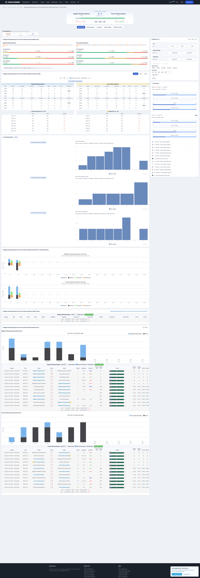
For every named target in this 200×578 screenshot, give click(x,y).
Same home (80, 314)
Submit (154, 78)
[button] (182, 2)
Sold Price (154, 66)
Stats (192, 39)
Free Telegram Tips (123, 569)
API (78, 2)
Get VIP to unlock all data (76, 81)
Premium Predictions (88, 569)
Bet (189, 39)
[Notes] (132, 11)
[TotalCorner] (13, 2)
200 (162, 72)
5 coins (158, 67)
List (196, 39)
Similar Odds (107, 27)
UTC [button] (177, 2)
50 (155, 72)
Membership (54, 2)
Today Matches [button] (25, 2)
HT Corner (145, 327)
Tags (155, 74)
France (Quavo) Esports (118, 14)
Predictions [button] (35, 2)
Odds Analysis (90, 27)
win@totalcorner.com (64, 570)
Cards (145, 73)
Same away (71, 446)
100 (159, 72)
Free (153, 67)
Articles (67, 2)
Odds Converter (118, 27)
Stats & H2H (81, 27)
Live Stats (99, 27)
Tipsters (43, 2)
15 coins (169, 67)
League (48, 2)
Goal (141, 73)
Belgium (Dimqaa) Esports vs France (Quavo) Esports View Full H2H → (129, 311)
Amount (154, 70)
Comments (73, 2)
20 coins (175, 67)
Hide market (165, 63)
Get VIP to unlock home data (39, 142)
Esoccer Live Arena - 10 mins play (79, 78)
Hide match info (156, 63)
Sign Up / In (189, 2)
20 (153, 72)
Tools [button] (60, 2)
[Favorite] (129, 11)
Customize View (89, 314)
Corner (135, 73)
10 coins (163, 67)
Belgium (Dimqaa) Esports (81, 14)
